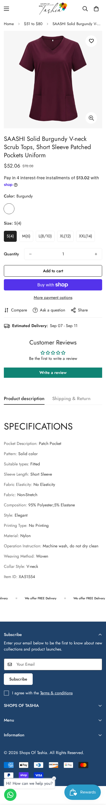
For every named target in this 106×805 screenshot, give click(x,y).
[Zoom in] (91, 118)
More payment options (53, 297)
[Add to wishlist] (91, 41)
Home (9, 24)
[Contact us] (10, 795)
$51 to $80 (33, 24)
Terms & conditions (56, 693)
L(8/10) (45, 236)
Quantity (11, 254)
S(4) (10, 236)
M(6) (26, 236)
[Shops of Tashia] (53, 8)
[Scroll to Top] (97, 778)
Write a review (53, 372)
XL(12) (65, 236)
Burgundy (9, 209)
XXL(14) (85, 236)
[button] (96, 9)
